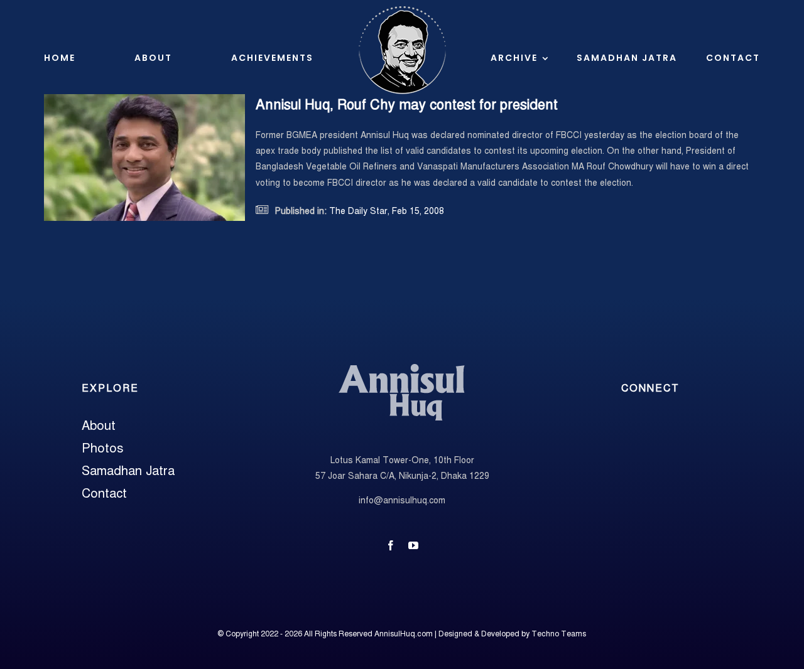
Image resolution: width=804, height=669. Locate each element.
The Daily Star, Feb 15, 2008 (385, 211)
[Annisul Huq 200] (402, 366)
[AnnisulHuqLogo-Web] (402, 10)
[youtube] (413, 545)
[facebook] (391, 545)
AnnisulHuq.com (403, 633)
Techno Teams (558, 633)
